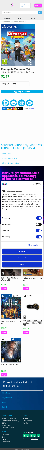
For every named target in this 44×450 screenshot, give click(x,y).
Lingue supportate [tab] (9, 158)
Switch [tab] (4, 407)
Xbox (19, 18)
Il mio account (27, 421)
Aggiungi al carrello (22, 91)
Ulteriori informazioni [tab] (10, 163)
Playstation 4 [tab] (7, 393)
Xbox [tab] (4, 402)
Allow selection (22, 258)
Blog (3, 437)
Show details (33, 245)
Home (1, 21)
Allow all (22, 251)
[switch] (39, 224)
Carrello (25, 423)
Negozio (25, 418)
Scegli (4, 288)
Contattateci (6, 442)
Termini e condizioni (9, 418)
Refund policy (6, 425)
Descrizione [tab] (6, 153)
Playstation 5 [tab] (7, 397)
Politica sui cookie (8, 428)
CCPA (4, 423)
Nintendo (34, 18)
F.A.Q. (4, 439)
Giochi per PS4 (8, 21)
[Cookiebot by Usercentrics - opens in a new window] (33, 184)
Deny (22, 264)
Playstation (8, 18)
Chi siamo (5, 435)
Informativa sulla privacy (10, 421)
